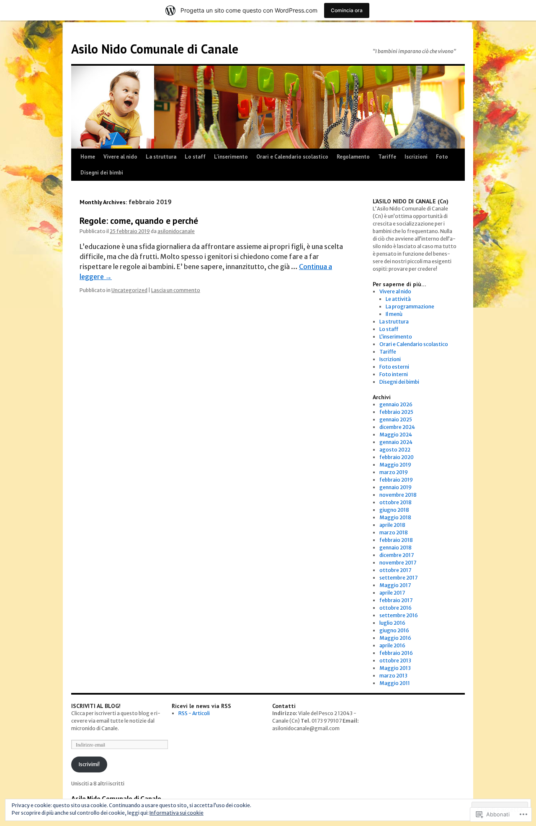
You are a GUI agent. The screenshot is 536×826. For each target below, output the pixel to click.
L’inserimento (231, 156)
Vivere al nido (120, 156)
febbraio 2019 (396, 480)
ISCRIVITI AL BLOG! (96, 706)
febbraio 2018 (396, 540)
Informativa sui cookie (176, 813)
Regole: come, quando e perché (139, 220)
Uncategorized (129, 290)
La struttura (161, 156)
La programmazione (410, 306)
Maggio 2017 (395, 585)
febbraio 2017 (395, 600)
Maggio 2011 (394, 683)
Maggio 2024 (395, 434)
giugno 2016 (394, 630)
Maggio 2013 (395, 668)
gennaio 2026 (395, 404)
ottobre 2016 (395, 608)
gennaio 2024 (395, 442)
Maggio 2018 (395, 517)
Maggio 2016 (395, 638)
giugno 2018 (394, 510)
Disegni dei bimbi (101, 172)
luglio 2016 (392, 623)
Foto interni (393, 374)
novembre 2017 (397, 562)
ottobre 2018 (395, 502)
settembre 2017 (398, 578)
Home (87, 156)
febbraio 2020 (396, 457)
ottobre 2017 (395, 570)
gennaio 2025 (395, 419)
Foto (442, 156)
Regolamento (353, 156)
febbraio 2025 (396, 412)
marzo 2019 (393, 472)
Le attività (398, 299)
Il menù (394, 314)
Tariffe (387, 156)
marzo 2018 (393, 532)
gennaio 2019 (395, 487)
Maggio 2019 (395, 465)
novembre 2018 (398, 495)
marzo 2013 (393, 675)
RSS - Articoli (194, 713)
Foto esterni (394, 367)
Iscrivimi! (89, 764)
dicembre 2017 (396, 555)
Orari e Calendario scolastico (292, 156)
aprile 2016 (392, 645)
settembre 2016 (398, 615)
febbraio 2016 (396, 653)
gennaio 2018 (395, 547)
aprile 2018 (392, 525)
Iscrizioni (416, 156)
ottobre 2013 (395, 660)
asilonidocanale (176, 231)
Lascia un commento (175, 290)
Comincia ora (347, 10)
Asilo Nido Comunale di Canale (154, 49)
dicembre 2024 (397, 427)
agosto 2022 (394, 449)
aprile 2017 (392, 593)
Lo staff (195, 156)
